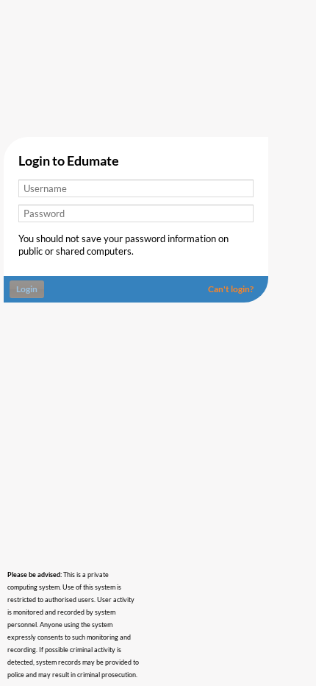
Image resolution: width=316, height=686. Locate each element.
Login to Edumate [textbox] (68, 162)
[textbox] (136, 188)
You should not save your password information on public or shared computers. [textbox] (123, 245)
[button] (233, 289)
